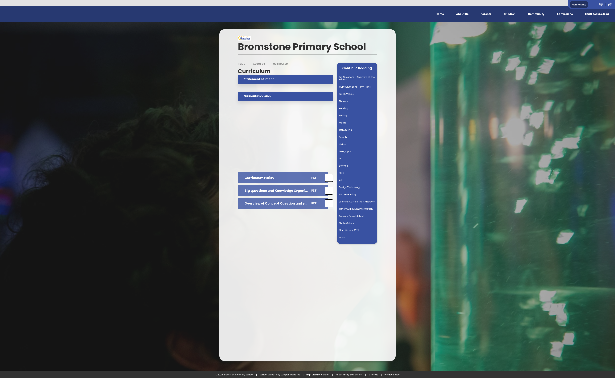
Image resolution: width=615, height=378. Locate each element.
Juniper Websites (290, 374)
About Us (259, 64)
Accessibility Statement (349, 374)
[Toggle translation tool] (601, 4)
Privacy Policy (392, 374)
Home (241, 64)
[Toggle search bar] (592, 4)
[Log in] (610, 4)
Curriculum (280, 64)
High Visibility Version (317, 374)
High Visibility (579, 4)
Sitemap (373, 374)
